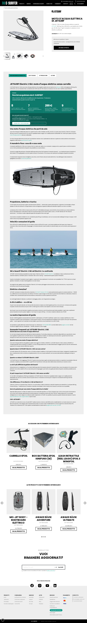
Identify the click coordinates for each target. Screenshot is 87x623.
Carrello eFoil (18, 455)
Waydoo (41, 603)
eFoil (5, 597)
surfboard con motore (20, 597)
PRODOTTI (6, 595)
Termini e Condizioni (55, 603)
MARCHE (31, 595)
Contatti (65, 3)
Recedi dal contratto (56, 610)
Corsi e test (49, 3)
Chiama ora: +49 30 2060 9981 (21, 123)
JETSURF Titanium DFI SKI (42, 292)
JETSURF (54, 26)
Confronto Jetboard (20, 599)
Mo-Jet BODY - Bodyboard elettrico (18, 520)
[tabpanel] (6, 56)
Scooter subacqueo (9, 603)
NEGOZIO (52, 595)
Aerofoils (31, 597)
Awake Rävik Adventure (43, 519)
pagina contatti (66, 325)
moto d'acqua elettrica (16, 135)
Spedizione (52, 599)
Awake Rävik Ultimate (69, 519)
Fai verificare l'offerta (38, 123)
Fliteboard (41, 597)
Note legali (52, 612)
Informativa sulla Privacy (56, 615)
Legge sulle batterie (55, 601)
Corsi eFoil (17, 603)
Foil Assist (6, 601)
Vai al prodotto (18, 468)
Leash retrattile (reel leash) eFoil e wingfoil (68, 458)
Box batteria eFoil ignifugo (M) (43, 457)
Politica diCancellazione (53, 606)
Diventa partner (54, 597)
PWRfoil (41, 599)
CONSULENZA (18, 595)
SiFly (40, 601)
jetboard (58, 87)
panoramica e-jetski (26, 140)
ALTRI (40, 595)
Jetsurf (31, 599)
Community (58, 3)
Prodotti (21, 3)
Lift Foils (31, 601)
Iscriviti (60, 567)
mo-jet (31, 603)
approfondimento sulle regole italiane (19, 396)
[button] (3, 620)
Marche (29, 3)
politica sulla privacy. (51, 570)
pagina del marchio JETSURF (54, 405)
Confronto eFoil (18, 601)
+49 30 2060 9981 (46, 325)
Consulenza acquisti (38, 3)
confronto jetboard (26, 158)
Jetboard (6, 599)
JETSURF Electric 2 (49, 274)
